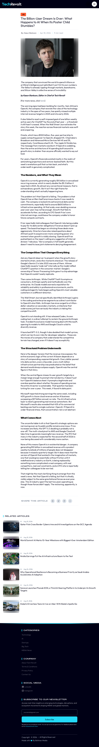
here (42, 100)
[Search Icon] (88, 4)
